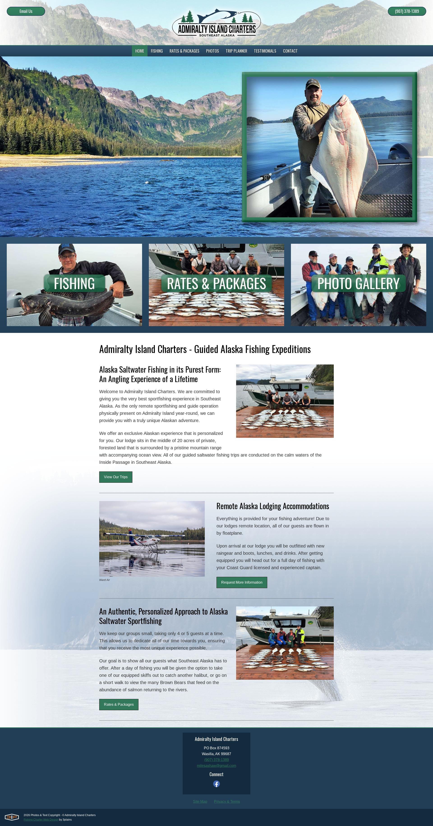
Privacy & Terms (227, 801)
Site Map (200, 801)
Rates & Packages (119, 704)
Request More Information (242, 582)
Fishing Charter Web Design (41, 819)
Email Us (26, 11)
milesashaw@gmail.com (216, 766)
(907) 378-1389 (407, 11)
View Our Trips (116, 477)
